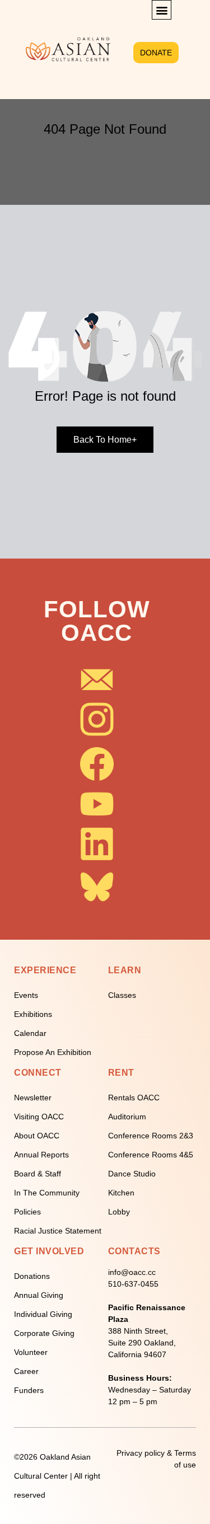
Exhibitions (33, 1014)
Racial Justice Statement (57, 1230)
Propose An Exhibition (52, 1052)
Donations (32, 1276)
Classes (122, 995)
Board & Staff (37, 1173)
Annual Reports (41, 1154)
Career (26, 1371)
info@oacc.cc (132, 1272)
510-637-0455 (133, 1283)
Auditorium (127, 1116)
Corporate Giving (44, 1333)
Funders (29, 1390)
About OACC (36, 1135)
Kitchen (121, 1192)
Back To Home (105, 439)
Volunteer (31, 1352)
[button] (161, 10)
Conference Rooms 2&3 (150, 1135)
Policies (27, 1211)
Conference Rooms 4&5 (150, 1154)
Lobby (119, 1211)
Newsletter (33, 1097)
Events (26, 995)
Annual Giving (38, 1295)
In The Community (47, 1192)
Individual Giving (43, 1314)
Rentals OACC (134, 1097)
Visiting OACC (39, 1116)
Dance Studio (132, 1173)
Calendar (30, 1033)
